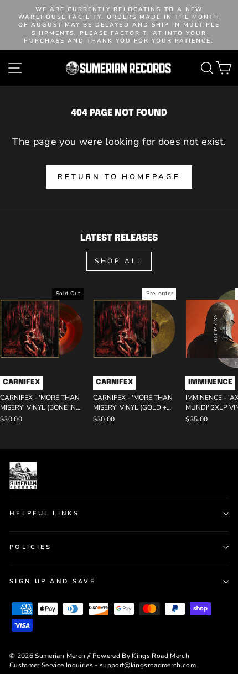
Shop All (119, 261)
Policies (30, 547)
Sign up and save (52, 581)
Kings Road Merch (160, 655)
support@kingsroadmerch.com (148, 665)
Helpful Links (44, 513)
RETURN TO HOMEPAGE (119, 177)
